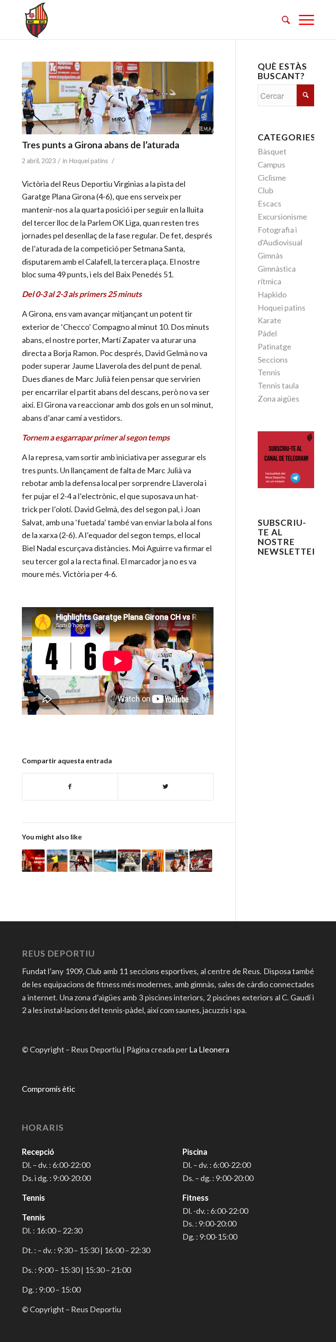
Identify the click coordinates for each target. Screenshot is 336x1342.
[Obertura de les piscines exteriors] (105, 860)
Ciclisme (272, 177)
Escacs (269, 203)
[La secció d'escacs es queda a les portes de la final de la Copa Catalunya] (129, 860)
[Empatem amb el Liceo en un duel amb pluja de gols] (176, 860)
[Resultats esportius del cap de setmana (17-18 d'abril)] (153, 860)
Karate (269, 320)
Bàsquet (272, 151)
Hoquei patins (88, 160)
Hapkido (272, 294)
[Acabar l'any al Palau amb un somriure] (81, 860)
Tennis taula (278, 385)
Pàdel (267, 333)
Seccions (273, 359)
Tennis (269, 372)
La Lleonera (209, 1049)
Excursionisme (282, 216)
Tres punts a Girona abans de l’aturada (100, 144)
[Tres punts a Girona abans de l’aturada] (118, 98)
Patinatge (274, 346)
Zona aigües (278, 398)
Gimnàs (270, 255)
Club (265, 190)
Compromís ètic (48, 1089)
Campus (271, 164)
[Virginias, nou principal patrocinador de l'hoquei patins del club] (200, 860)
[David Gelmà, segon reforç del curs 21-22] (33, 860)
